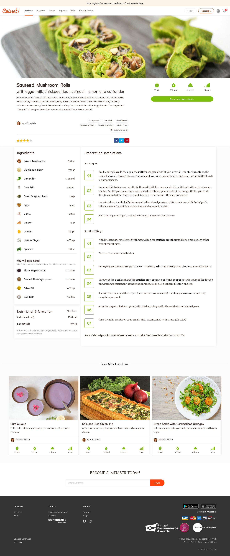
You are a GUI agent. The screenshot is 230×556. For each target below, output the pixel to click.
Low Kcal (108, 120)
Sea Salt (29, 296)
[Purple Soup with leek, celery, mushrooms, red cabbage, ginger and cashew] (43, 398)
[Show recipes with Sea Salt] (19, 296)
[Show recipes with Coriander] (19, 178)
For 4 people (94, 120)
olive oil (177, 171)
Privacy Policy (190, 542)
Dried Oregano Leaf (36, 196)
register (206, 11)
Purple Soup (18, 424)
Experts (63, 10)
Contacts (87, 512)
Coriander (30, 178)
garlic (157, 266)
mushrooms (163, 239)
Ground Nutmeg (33, 279)
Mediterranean (87, 125)
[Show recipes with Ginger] (19, 222)
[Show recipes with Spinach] (19, 248)
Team (16, 515)
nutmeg (155, 175)
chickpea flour (195, 171)
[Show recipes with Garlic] (19, 213)
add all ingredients (182, 99)
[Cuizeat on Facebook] (84, 521)
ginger (186, 266)
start (157, 483)
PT (15, 542)
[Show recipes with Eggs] (19, 204)
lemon (179, 283)
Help (73, 10)
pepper (141, 175)
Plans (52, 10)
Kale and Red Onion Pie (97, 424)
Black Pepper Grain (35, 270)
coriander (189, 293)
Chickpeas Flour (33, 169)
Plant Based (121, 120)
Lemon (28, 231)
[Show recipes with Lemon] (19, 231)
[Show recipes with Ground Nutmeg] (19, 278)
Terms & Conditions (207, 542)
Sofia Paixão (30, 123)
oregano (157, 279)
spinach (112, 175)
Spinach (28, 249)
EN (20, 542)
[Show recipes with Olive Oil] (19, 287)
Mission (18, 512)
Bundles (41, 10)
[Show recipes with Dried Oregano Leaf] (19, 195)
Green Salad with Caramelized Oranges (179, 424)
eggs (130, 171)
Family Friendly (105, 125)
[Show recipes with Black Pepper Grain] (19, 270)
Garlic (27, 213)
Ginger (28, 222)
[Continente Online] (63, 520)
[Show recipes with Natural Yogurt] (19, 239)
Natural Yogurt (32, 240)
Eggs (27, 205)
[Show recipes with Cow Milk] (19, 187)
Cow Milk (29, 187)
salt (133, 175)
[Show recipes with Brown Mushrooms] (19, 160)
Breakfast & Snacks (119, 129)
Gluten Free (122, 125)
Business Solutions (57, 512)
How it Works (86, 10)
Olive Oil (29, 288)
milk (141, 171)
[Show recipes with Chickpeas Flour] (19, 169)
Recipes (29, 10)
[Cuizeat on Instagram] (90, 521)
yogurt (132, 293)
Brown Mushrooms (35, 161)
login (190, 11)
